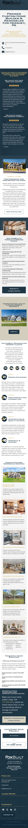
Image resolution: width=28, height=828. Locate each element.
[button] (24, 3)
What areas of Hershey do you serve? (13, 661)
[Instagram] (15, 809)
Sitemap (21, 824)
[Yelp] (7, 809)
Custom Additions (11, 606)
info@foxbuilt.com (6, 788)
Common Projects (11, 637)
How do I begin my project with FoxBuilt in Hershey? (13, 685)
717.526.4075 (5, 785)
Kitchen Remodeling (12, 516)
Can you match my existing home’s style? (12, 677)
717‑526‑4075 (8, 702)
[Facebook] (3, 809)
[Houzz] (11, 809)
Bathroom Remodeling (13, 547)
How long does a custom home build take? (13, 673)
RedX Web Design (15, 824)
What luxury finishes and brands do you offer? (13, 681)
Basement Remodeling (13, 576)
